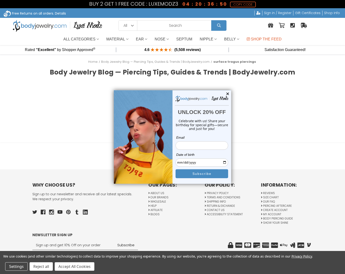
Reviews (268, 193)
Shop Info (332, 13)
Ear (140, 39)
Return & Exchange (220, 206)
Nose (160, 39)
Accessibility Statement (224, 214)
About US (157, 193)
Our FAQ (268, 202)
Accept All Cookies (74, 266)
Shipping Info (216, 202)
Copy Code (243, 4)
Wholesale (158, 202)
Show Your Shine (275, 223)
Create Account (275, 210)
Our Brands (159, 197)
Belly (230, 39)
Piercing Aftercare (277, 206)
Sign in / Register (277, 13)
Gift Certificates (308, 13)
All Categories (79, 39)
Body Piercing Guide (277, 218)
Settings (16, 266)
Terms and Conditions (223, 197)
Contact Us (215, 210)
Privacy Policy (217, 193)
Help (153, 206)
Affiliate (156, 210)
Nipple (206, 39)
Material (115, 39)
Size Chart (270, 197)
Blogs (155, 214)
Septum (184, 39)
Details (60, 13)
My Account (271, 214)
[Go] (218, 25)
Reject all (41, 266)
